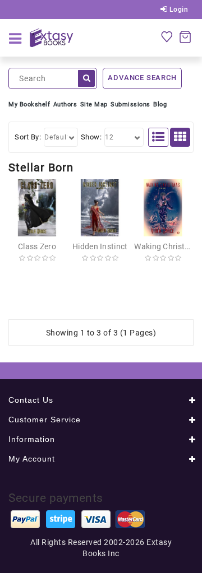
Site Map (94, 104)
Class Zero (37, 246)
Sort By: (28, 137)
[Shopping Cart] (185, 36)
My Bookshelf (29, 104)
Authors (65, 104)
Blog (160, 104)
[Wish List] (166, 36)
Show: (91, 137)
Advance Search (142, 77)
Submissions (130, 104)
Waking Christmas (167, 246)
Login (177, 9)
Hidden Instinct (100, 246)
